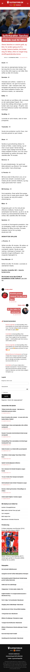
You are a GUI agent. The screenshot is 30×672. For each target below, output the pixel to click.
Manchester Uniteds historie (10, 519)
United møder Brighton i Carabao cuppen (12, 496)
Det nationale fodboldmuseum (9, 569)
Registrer (4, 400)
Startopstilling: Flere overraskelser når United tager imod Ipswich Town (17, 326)
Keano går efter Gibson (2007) (10, 530)
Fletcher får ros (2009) (8, 560)
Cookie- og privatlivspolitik (15, 658)
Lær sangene (5, 513)
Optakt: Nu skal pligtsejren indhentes (11, 463)
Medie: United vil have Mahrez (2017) (13, 556)
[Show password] (27, 389)
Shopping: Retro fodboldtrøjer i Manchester (12, 604)
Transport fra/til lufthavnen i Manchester (12, 622)
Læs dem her (14, 278)
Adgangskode (5, 386)
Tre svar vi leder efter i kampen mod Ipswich (12, 476)
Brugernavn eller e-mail (7, 380)
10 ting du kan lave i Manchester (10, 613)
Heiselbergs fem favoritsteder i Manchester (12, 638)
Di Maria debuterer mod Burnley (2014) (13, 528)
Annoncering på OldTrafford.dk (14, 656)
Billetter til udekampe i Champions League (12, 618)
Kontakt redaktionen (14, 653)
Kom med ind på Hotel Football (9, 633)
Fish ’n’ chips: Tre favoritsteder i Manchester (13, 600)
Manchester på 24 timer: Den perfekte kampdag (13, 609)
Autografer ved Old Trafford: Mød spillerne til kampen (15, 573)
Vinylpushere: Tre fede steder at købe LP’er (12, 589)
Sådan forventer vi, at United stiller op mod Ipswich (14, 449)
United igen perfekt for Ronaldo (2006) (13, 558)
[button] (2, 3)
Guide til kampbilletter (9, 507)
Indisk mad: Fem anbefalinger (9, 584)
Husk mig (5, 392)
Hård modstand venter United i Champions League (14, 483)
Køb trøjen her (6, 516)
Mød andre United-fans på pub (11, 510)
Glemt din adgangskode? (15, 400)
